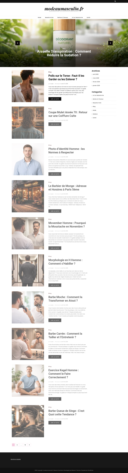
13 (26, 445)
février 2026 (96, 82)
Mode (39, 17)
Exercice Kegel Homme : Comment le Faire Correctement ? (63, 374)
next (110, 43)
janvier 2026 (96, 85)
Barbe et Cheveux (62, 17)
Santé (88, 17)
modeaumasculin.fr (64, 8)
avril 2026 (95, 74)
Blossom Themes (76, 470)
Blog (64, 48)
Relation (95, 114)
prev (17, 43)
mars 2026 (96, 78)
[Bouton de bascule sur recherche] (115, 1)
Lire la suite (55, 99)
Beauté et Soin (49, 17)
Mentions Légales (16, 459)
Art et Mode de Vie (77, 17)
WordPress (90, 470)
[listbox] (64, 43)
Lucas (51, 83)
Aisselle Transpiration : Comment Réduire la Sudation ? (64, 53)
